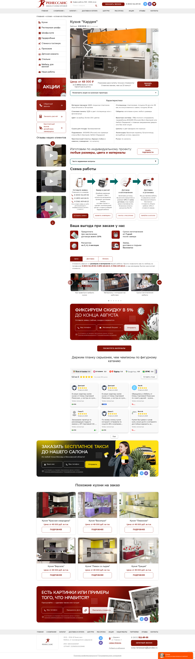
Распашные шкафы (51, 28)
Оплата (105, 259)
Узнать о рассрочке (125, 215)
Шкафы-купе (48, 33)
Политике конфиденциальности (87, 335)
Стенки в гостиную (51, 43)
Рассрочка (119, 11)
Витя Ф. (140, 411)
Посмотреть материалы (114, 348)
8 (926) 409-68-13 (133, 7)
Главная (45, 11)
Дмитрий (111, 385)
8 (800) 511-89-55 (133, 4)
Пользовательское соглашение (109, 655)
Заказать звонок (113, 4)
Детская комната (50, 54)
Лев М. (140, 385)
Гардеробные (48, 38)
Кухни (49, 16)
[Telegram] (145, 4)
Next (53, 223)
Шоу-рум (106, 11)
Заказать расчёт (148, 84)
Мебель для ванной (47, 66)
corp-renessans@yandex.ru (144, 648)
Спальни (46, 59)
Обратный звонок (144, 643)
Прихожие (47, 49)
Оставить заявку (80, 215)
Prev (53, 143)
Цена (76, 259)
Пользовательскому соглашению (107, 335)
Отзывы (142, 11)
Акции (131, 11)
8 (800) (139, 638)
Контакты (154, 11)
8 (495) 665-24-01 (133, 1)
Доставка (90, 259)
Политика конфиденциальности (85, 655)
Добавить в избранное (117, 648)
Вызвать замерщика (103, 215)
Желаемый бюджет (111, 327)
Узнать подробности (147, 151)
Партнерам (134, 632)
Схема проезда (115, 643)
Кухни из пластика (63, 16)
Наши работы (48, 72)
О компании (58, 11)
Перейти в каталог (148, 215)
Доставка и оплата (89, 11)
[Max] (150, 4)
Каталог (73, 11)
